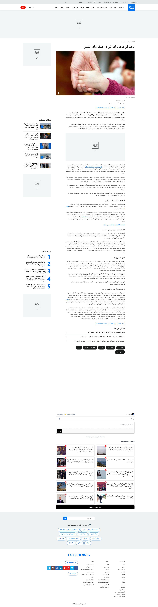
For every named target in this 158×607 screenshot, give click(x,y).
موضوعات (122, 562)
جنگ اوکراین (94, 534)
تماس (92, 577)
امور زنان (120, 347)
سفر (93, 7)
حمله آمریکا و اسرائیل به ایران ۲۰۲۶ (68, 530)
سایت (67, 299)
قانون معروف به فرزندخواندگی (93, 167)
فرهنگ (82, 7)
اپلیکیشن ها (106, 577)
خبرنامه (74, 573)
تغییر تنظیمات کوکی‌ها (88, 585)
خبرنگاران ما (122, 590)
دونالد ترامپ (82, 534)
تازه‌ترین (121, 7)
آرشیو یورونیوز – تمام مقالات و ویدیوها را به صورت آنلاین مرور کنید (119, 594)
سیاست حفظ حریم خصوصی (87, 575)
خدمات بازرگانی (90, 567)
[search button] (65, 2)
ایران (122, 42)
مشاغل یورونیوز (90, 580)
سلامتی (68, 7)
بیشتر (92, 562)
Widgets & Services (103, 582)
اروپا (115, 7)
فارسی (134, 2)
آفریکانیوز (107, 585)
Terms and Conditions (87, 570)
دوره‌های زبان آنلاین (104, 587)
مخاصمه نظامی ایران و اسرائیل (90, 530)
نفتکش (79, 543)
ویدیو (62, 7)
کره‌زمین (75, 7)
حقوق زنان (110, 347)
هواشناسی (106, 570)
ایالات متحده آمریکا (74, 538)
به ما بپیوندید (106, 575)
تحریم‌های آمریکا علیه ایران (67, 534)
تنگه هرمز (61, 538)
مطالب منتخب (45, 120)
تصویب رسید (84, 217)
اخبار (130, 42)
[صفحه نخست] (134, 42)
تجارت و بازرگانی (102, 7)
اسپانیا (85, 538)
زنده (23, 7)
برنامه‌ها (123, 587)
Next (88, 7)
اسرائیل (71, 543)
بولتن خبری (106, 567)
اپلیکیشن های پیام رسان (103, 580)
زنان (79, 347)
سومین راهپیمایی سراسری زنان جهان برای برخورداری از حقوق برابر (106, 332)
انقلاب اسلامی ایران (90, 347)
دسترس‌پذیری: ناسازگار (88, 582)
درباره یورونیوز (90, 564)
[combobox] (74, 2)
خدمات (107, 562)
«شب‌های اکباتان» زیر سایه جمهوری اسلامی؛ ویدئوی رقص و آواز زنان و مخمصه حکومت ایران (99, 341)
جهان (110, 7)
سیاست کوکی (90, 572)
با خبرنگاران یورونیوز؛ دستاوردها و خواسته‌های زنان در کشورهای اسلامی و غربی (103, 337)
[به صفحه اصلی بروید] (131, 7)
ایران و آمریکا (95, 538)
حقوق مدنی (120, 352)
